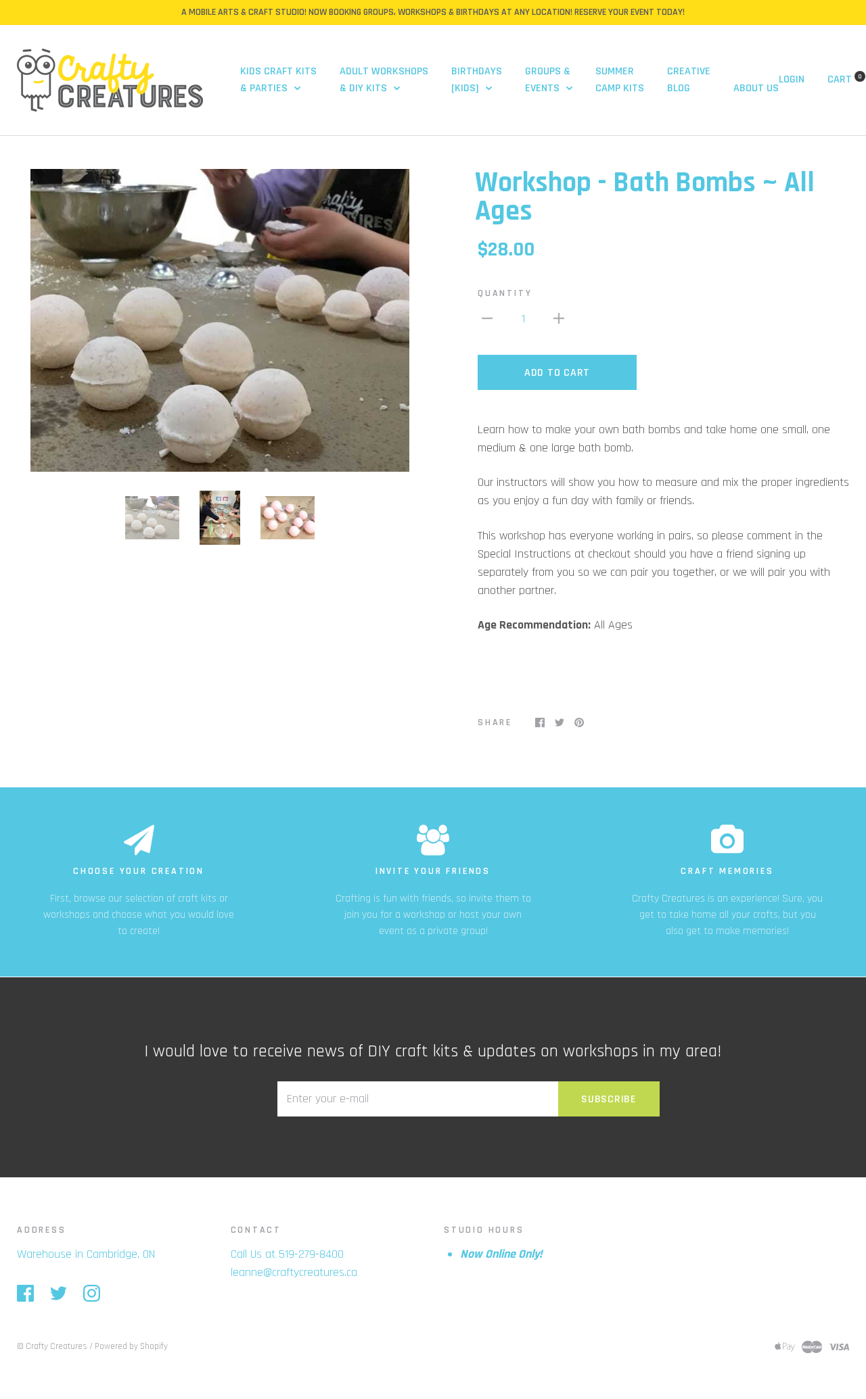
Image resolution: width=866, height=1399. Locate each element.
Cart (844, 79)
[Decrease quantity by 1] (487, 318)
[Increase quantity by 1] (558, 318)
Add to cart (557, 373)
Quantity (505, 293)
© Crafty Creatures (52, 1346)
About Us (756, 88)
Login (791, 79)
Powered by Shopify (131, 1346)
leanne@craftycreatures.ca (294, 1272)
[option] (219, 320)
